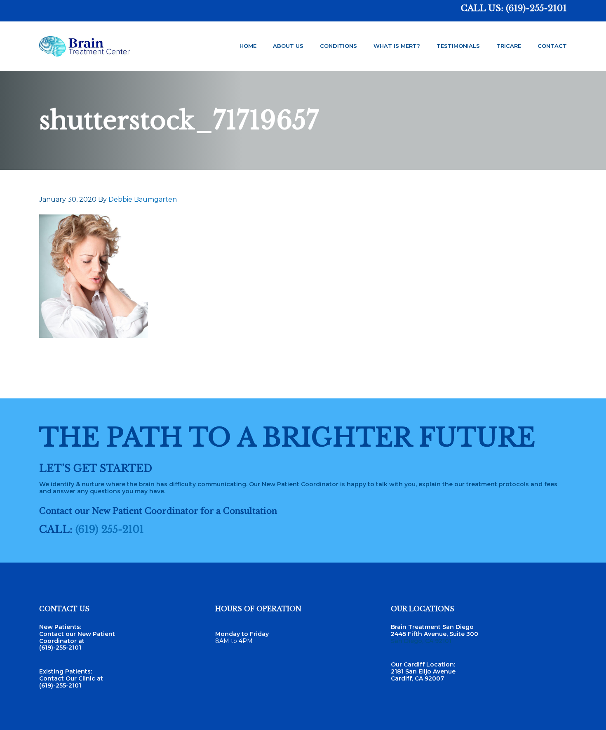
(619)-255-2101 (536, 8)
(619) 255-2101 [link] (109, 529)
